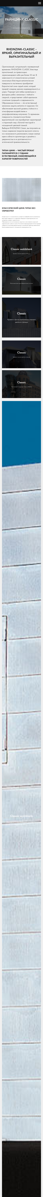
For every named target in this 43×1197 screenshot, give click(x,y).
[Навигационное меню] (39, 3)
